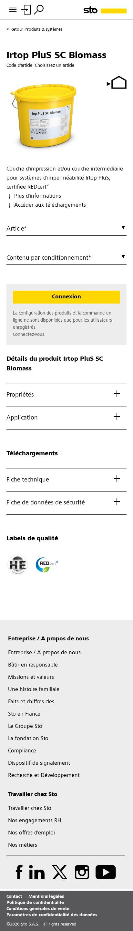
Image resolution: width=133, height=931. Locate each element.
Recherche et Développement (44, 776)
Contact (14, 897)
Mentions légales (46, 897)
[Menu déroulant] (38, 9)
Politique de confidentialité (35, 903)
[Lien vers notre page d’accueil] (105, 10)
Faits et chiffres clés (31, 702)
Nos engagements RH (34, 821)
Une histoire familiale (33, 690)
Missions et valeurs (31, 677)
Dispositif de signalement (39, 763)
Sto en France (24, 714)
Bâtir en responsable (33, 665)
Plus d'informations (37, 196)
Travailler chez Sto (32, 795)
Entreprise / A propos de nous (48, 639)
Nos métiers (22, 845)
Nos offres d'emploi (31, 833)
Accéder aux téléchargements (50, 205)
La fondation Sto (28, 739)
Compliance (22, 751)
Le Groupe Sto (25, 726)
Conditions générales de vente (37, 909)
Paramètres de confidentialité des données (51, 915)
